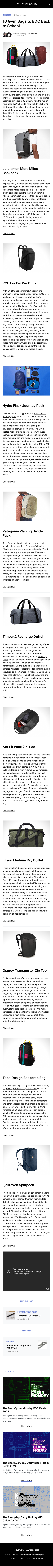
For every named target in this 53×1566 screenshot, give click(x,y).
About (15, 1555)
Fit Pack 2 (12, 767)
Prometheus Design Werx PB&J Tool (18, 1346)
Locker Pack (28, 306)
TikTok (12, 1558)
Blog (7, 1555)
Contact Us (38, 1558)
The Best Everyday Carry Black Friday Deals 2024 (26, 1464)
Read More (26, 1426)
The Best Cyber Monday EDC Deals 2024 (24, 1410)
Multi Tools (21, 1312)
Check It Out (9, 233)
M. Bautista (32, 34)
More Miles (13, 189)
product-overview (32, 1312)
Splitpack (11, 1192)
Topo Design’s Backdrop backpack (20, 1088)
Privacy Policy (24, 1558)
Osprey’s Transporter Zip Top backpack (22, 984)
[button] (4, 4)
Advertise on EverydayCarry (32, 1555)
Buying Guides (7, 15)
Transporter (36, 1012)
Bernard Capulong (19, 34)
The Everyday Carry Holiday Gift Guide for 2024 (23, 1519)
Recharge (39, 681)
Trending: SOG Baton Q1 (29, 1315)
